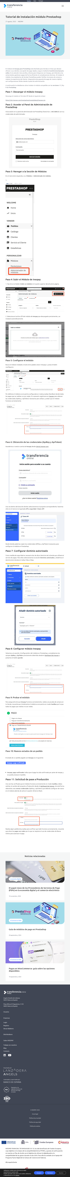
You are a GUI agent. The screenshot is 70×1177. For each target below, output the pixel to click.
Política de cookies (35, 1126)
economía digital (15, 879)
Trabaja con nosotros (10, 1045)
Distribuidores (8, 1034)
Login (5, 1022)
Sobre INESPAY (8, 1040)
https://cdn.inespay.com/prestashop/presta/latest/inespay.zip (25, 100)
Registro (6, 1025)
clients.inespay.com (42, 446)
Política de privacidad (35, 1118)
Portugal (41, 1)
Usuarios (6, 1012)
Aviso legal (35, 1114)
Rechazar (50, 1173)
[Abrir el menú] (62, 6)
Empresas (6, 1018)
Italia (35, 1)
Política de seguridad (35, 1122)
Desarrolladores (8, 1028)
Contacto (6, 1051)
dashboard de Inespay (52, 655)
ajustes (17, 1175)
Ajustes (61, 1173)
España (29, 1)
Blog (4, 1048)
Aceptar (39, 1173)
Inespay (51, 396)
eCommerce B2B (15, 920)
